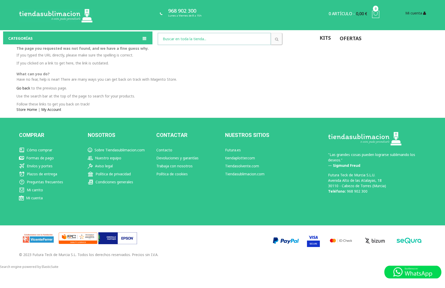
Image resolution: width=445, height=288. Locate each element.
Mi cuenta (34, 197)
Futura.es (233, 149)
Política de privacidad (113, 173)
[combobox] (214, 39)
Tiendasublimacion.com (244, 173)
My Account (51, 109)
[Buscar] (277, 39)
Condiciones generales (114, 181)
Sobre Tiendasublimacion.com (119, 149)
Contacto (164, 149)
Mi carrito (34, 189)
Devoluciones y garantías (177, 157)
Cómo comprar (39, 149)
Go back (23, 88)
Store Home (26, 109)
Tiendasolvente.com (242, 165)
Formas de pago (39, 157)
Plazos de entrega (41, 173)
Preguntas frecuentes (44, 181)
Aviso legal (103, 165)
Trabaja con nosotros (174, 165)
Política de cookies (172, 173)
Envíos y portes (39, 165)
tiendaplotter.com (240, 157)
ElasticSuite (50, 267)
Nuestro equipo (107, 157)
